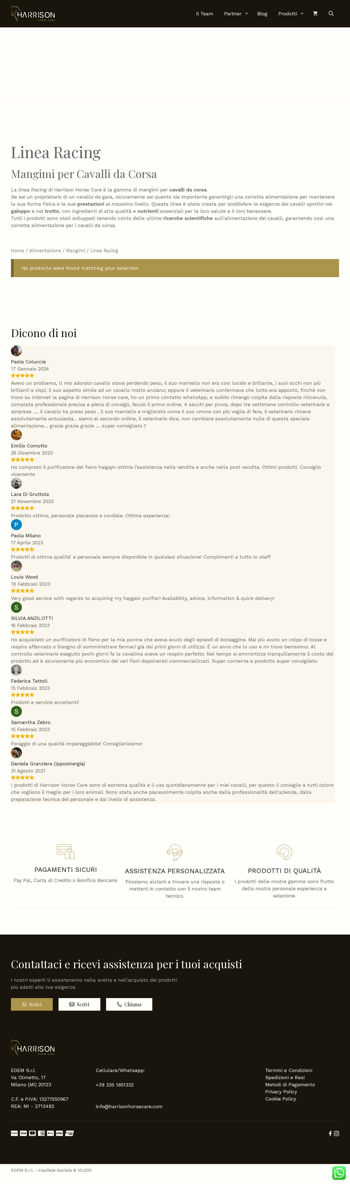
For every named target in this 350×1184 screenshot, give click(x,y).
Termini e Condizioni (288, 1070)
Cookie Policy (280, 1099)
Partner (232, 13)
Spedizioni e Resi (285, 1077)
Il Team (204, 13)
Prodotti (287, 13)
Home (17, 250)
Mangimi (75, 250)
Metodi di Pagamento (290, 1084)
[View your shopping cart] (312, 13)
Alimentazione (45, 250)
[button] (331, 13)
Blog (262, 13)
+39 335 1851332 (115, 1085)
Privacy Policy (281, 1091)
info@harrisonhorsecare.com (129, 1106)
